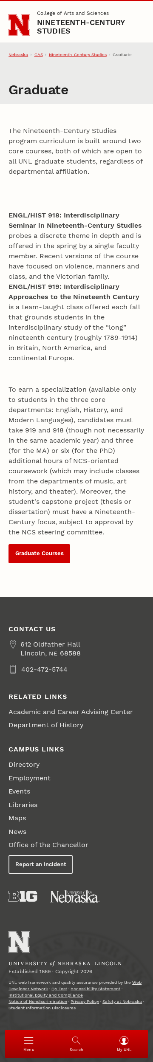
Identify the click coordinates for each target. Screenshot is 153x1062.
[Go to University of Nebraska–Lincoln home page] (19, 25)
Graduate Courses (39, 553)
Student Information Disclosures (42, 1008)
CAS (38, 54)
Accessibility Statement (95, 988)
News (17, 832)
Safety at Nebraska (122, 1001)
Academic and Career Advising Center (70, 712)
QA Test (59, 988)
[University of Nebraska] (74, 896)
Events (19, 791)
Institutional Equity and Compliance (45, 995)
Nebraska (18, 54)
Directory (24, 764)
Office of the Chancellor (48, 845)
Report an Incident (40, 864)
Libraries (22, 805)
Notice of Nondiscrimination (37, 1001)
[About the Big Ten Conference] (22, 896)
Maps (17, 818)
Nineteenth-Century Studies (81, 26)
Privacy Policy (85, 1001)
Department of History (45, 725)
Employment (29, 778)
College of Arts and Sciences (73, 13)
